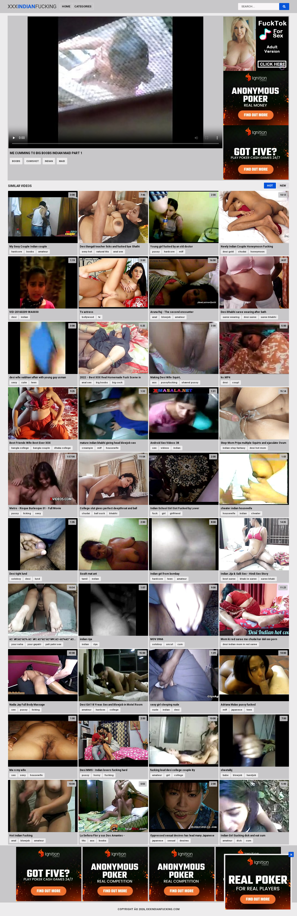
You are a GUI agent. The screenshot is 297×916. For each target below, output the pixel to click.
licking (27, 513)
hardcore (16, 251)
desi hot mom (258, 448)
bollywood (88, 317)
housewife (112, 448)
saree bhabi (268, 578)
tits (84, 840)
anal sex (118, 251)
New (283, 185)
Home (66, 6)
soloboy (16, 578)
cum (180, 644)
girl (163, 513)
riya (95, 644)
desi (14, 317)
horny (96, 775)
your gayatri (34, 644)
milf (181, 251)
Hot (270, 185)
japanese (236, 709)
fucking (109, 775)
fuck (154, 513)
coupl (235, 382)
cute (24, 382)
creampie (87, 448)
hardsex (100, 709)
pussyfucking (169, 382)
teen (34, 382)
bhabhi (113, 513)
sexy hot (87, 251)
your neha (17, 644)
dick (239, 840)
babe (226, 775)
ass (154, 382)
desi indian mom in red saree (240, 644)
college (114, 709)
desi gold (228, 251)
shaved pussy (190, 382)
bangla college (20, 448)
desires (184, 840)
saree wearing (231, 317)
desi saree (250, 317)
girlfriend (175, 513)
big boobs (102, 382)
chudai (242, 251)
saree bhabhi (268, 317)
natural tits (102, 251)
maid (62, 161)
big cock (117, 382)
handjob (251, 775)
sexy (14, 382)
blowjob (166, 317)
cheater (255, 513)
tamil (84, 578)
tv (99, 317)
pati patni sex (53, 644)
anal (154, 317)
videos (165, 448)
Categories (82, 6)
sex (154, 448)
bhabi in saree (248, 578)
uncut (169, 644)
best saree (229, 578)
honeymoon (257, 251)
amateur (43, 251)
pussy (156, 251)
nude (155, 709)
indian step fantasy (234, 448)
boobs (16, 161)
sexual (171, 840)
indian (49, 161)
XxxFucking (32, 6)
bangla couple (41, 448)
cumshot (32, 161)
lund (37, 578)
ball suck (99, 513)
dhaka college (62, 448)
